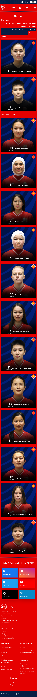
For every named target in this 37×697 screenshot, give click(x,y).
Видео (12, 685)
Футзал (3, 655)
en (34, 2)
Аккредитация (6, 669)
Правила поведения (27, 653)
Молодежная (5, 650)
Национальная (6, 647)
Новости (4, 666)
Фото (12, 682)
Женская (4, 653)
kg (32, 2)
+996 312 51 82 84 (7, 628)
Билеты (22, 647)
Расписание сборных (27, 650)
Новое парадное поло (27, 669)
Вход (26, 2)
